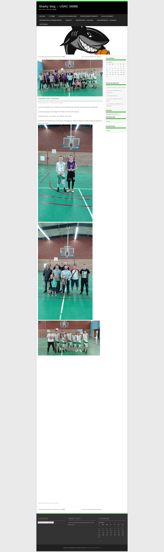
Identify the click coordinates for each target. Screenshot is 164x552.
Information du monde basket (50, 20)
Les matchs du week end (67, 16)
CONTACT (69, 20)
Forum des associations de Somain (92, 57)
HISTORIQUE (43, 24)
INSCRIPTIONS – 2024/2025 (84, 20)
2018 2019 (46, 503)
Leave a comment (54, 503)
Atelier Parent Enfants (89, 16)
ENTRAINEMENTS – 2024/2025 (106, 20)
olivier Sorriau (59, 103)
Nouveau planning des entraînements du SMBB (51, 57)
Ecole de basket (107, 16)
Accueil (42, 16)
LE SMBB (52, 16)
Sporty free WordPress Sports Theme (74, 547)
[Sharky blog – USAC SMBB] (82, 28)
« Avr (107, 80)
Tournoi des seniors (48, 99)
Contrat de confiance (111, 95)
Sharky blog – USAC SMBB (58, 6)
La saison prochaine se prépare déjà (115, 87)
